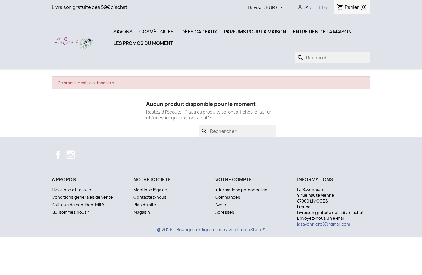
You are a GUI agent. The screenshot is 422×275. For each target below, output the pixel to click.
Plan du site (144, 204)
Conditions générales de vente (82, 197)
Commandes (227, 197)
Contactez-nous (150, 197)
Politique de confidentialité (78, 204)
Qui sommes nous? (70, 212)
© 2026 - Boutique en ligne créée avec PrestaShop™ (211, 230)
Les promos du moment (143, 43)
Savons (123, 31)
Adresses (224, 212)
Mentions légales (150, 189)
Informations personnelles (241, 189)
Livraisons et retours (72, 189)
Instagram (70, 155)
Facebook (58, 155)
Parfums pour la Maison (255, 31)
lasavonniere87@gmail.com (323, 224)
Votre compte (233, 179)
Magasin (141, 212)
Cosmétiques (156, 31)
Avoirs (221, 204)
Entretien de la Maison (322, 31)
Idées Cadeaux (198, 31)
